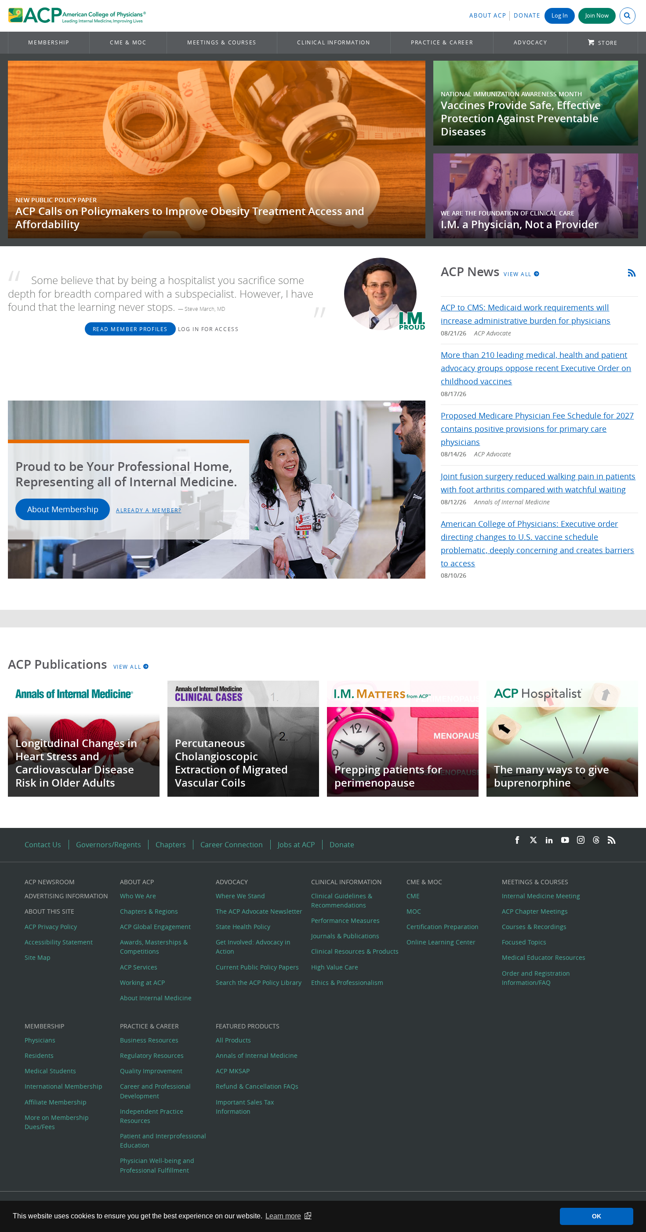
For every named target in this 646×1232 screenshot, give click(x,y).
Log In (560, 15)
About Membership (62, 509)
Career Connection (231, 844)
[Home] (77, 16)
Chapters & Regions (149, 911)
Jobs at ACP (296, 844)
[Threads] (596, 840)
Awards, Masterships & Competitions (154, 946)
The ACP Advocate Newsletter (259, 911)
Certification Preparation (442, 926)
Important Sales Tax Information (245, 1106)
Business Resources (149, 1040)
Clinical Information (333, 42)
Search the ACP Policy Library (258, 982)
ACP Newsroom (50, 882)
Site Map (38, 957)
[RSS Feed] (612, 840)
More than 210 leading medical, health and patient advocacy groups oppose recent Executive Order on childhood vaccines (536, 368)
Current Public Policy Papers (257, 967)
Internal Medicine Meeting (541, 896)
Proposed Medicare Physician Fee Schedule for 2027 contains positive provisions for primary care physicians (537, 429)
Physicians (40, 1040)
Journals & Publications (345, 936)
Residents (39, 1055)
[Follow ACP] (633, 273)
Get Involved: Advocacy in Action (253, 946)
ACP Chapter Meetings (535, 911)
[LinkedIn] (549, 840)
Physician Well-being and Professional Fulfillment (157, 1165)
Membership (48, 42)
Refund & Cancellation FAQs (257, 1086)
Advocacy (531, 42)
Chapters (171, 844)
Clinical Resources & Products (355, 951)
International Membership (63, 1086)
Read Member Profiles (130, 328)
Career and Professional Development (155, 1091)
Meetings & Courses (222, 42)
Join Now (597, 15)
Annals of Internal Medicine (257, 1055)
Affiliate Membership (56, 1102)
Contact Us (43, 844)
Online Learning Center (440, 942)
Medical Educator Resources (543, 957)
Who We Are (138, 896)
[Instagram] (581, 840)
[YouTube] (565, 840)
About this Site (49, 911)
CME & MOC (128, 42)
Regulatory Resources (152, 1055)
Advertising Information (66, 896)
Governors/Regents (108, 844)
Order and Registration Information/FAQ (536, 978)
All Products (233, 1040)
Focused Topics (524, 942)
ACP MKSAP (233, 1071)
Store (608, 43)
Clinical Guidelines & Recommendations (341, 900)
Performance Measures (345, 920)
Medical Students (50, 1071)
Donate (527, 15)
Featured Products (247, 1026)
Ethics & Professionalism (347, 982)
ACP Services (138, 967)
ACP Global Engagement (155, 926)
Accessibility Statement (59, 942)
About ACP (487, 15)
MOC (413, 911)
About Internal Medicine (156, 998)
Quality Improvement (151, 1071)
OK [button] (596, 1216)
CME (413, 896)
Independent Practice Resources (151, 1116)
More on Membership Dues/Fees (57, 1122)
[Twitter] (533, 840)
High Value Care (334, 967)
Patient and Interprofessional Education (163, 1140)
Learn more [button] (283, 1216)
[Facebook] (517, 840)
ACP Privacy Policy (51, 926)
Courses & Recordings (534, 926)
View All (518, 273)
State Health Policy (243, 926)
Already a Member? (148, 510)
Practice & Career (442, 42)
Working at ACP (142, 982)
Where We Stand (240, 896)
